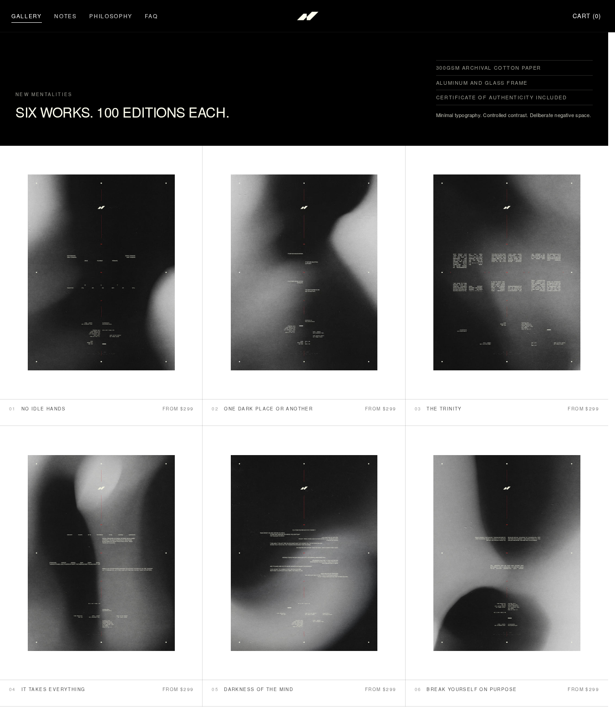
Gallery (26, 16)
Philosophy (110, 16)
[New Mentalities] (307, 16)
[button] (587, 16)
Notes (65, 16)
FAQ (151, 16)
